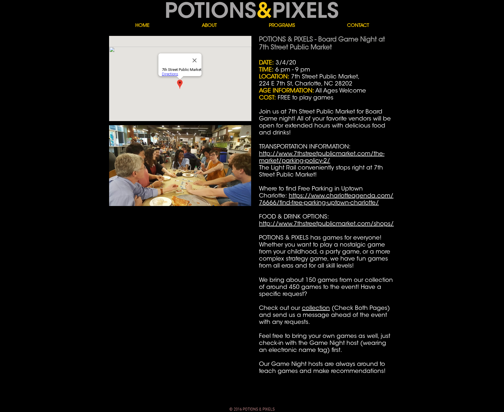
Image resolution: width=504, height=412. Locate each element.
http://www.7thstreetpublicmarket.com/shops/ (326, 224)
